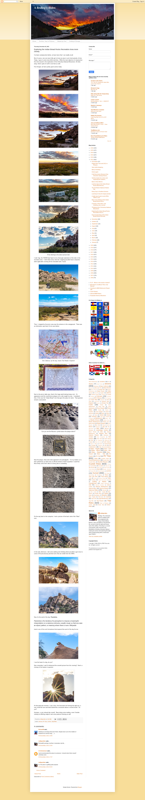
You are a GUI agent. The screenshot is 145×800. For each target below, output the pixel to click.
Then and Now (93, 476)
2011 (92, 266)
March (94, 237)
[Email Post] (55, 719)
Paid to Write (94, 443)
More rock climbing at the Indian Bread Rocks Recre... (100, 200)
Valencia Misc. (92, 488)
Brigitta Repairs (101, 391)
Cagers (102, 392)
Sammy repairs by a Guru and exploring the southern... (100, 178)
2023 (92, 155)
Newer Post (38, 773)
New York (99, 438)
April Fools (99, 384)
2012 (92, 264)
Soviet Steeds (94, 291)
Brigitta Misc (102, 389)
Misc (97, 428)
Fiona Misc (102, 406)
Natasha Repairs (94, 435)
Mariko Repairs (101, 423)
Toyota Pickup (102, 478)
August (94, 226)
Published (100, 445)
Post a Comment (40, 770)
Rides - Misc (107, 450)
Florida (99, 410)
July (93, 228)
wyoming (108, 497)
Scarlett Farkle (105, 458)
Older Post (79, 773)
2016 (92, 254)
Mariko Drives (94, 420)
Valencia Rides (93, 490)
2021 (92, 159)
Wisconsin (100, 496)
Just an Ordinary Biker (97, 123)
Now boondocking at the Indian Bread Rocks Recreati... (100, 215)
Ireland (101, 415)
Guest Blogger (99, 411)
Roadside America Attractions (98, 295)
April (93, 235)
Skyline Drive (99, 467)
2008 (92, 273)
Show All (109, 141)
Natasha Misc (103, 433)
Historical (91, 413)
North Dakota (107, 438)
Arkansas (96, 386)
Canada (109, 394)
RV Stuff (98, 456)
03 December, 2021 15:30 (45, 745)
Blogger (80, 787)
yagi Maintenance (104, 498)
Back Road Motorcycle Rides (99, 136)
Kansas (109, 415)
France (107, 410)
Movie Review (92, 431)
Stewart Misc (93, 471)
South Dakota (92, 469)
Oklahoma (107, 440)
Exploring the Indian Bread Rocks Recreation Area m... (101, 211)
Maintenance (98, 418)
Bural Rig (96, 392)
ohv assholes (99, 440)
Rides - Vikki (101, 454)
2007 (92, 275)
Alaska (91, 384)
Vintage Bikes (98, 493)
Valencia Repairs (104, 488)
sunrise (49, 721)
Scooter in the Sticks (96, 80)
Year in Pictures (104, 503)
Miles (103, 426)
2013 (92, 261)
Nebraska (106, 435)
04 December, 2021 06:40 (45, 767)
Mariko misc (106, 421)
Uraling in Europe (74, 41)
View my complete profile (95, 536)
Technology (91, 474)
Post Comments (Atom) (47, 776)
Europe (98, 403)
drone (90, 401)
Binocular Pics (98, 387)
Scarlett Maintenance (94, 460)
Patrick (100, 443)
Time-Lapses (104, 476)
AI (108, 381)
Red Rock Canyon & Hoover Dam (99, 131)
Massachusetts (105, 425)
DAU (108, 399)
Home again (95, 172)
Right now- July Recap (96, 95)
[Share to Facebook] (64, 719)
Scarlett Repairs (103, 462)
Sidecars (107, 465)
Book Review (107, 388)
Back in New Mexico (97, 181)
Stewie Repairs (101, 471)
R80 (106, 445)
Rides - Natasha (97, 452)
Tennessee (99, 474)
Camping (103, 394)
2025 (92, 150)
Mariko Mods (92, 423)
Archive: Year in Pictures (46, 41)
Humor (97, 413)
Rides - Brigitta (95, 448)
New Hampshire (101, 436)
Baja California (104, 386)
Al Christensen (42, 751)
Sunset (96, 473)
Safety (96, 458)
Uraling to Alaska (99, 481)
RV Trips (45, 721)
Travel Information (102, 479)
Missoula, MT (94, 89)
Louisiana (91, 418)
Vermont (104, 490)
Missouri (107, 428)
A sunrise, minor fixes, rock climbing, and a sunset (99, 204)
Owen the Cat (98, 442)
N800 (101, 431)
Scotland (101, 465)
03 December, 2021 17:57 (45, 757)
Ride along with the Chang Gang (100, 94)
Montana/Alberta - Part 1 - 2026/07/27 (100, 101)
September (95, 224)
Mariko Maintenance (94, 421)
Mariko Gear (106, 420)
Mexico (91, 426)
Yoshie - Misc (101, 504)
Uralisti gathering (105, 483)
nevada (91, 437)
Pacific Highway (107, 442)
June (93, 230)
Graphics (91, 411)
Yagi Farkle (94, 498)
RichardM (41, 729)
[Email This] (58, 719)
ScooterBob (93, 465)
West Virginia (92, 496)
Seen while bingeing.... (98, 167)
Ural (110, 479)
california (108, 393)
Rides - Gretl (107, 448)
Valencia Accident (99, 484)
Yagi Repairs (100, 501)
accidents (102, 381)
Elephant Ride (105, 401)
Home (34, 41)
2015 (92, 257)
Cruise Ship (94, 399)
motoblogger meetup (102, 430)
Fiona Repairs (101, 408)
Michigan (98, 426)
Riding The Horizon (96, 115)
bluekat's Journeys (96, 105)
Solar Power (106, 467)
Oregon (90, 442)
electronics (96, 401)
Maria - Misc (108, 418)
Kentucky (94, 416)
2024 (92, 152)
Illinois (107, 413)
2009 (92, 270)
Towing (95, 478)
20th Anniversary (93, 381)
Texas (106, 475)
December (95, 161)
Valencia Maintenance (101, 486)
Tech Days (106, 473)
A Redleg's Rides (45, 8)
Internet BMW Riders (95, 293)
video (110, 490)
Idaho (103, 413)
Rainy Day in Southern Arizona (100, 191)
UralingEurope (93, 483)
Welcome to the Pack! (96, 111)
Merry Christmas (96, 169)
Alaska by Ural (61, 41)
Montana (91, 430)
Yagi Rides (54, 721)
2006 (92, 277)
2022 (92, 157)
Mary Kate (97, 425)
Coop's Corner (95, 99)
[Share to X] (62, 719)
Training (93, 479)
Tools (90, 478)
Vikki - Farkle (93, 491)
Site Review (91, 467)
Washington (97, 495)
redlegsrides (42, 741)
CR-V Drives (98, 398)
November (95, 219)
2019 (92, 247)
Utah (90, 485)
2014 (92, 259)
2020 (92, 245)
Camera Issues (95, 394)
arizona (40, 721)
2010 (92, 268)
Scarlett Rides (95, 464)
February (94, 240)
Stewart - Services (107, 469)
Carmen (92, 396)
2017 (92, 252)
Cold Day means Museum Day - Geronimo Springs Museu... (100, 175)
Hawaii (107, 411)
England (91, 403)
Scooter (109, 464)
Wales (90, 495)
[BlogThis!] (60, 719)
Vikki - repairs (102, 491)
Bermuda (91, 387)
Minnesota (91, 428)
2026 (92, 148)
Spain (98, 469)
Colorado (99, 396)
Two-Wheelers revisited (97, 109)
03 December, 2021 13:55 (45, 735)
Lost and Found (104, 416)
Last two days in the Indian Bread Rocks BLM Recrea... (100, 184)
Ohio (92, 440)
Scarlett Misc (106, 460)
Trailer (109, 478)
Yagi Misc (91, 500)
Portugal (93, 445)
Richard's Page (95, 88)
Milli (108, 426)
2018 (92, 250)
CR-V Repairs (108, 398)
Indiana (90, 415)
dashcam (102, 399)
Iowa (96, 415)
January (94, 242)
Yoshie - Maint (92, 504)
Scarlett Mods (92, 462)
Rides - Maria (95, 450)
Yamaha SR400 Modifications (98, 137)
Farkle (91, 404)
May (93, 233)
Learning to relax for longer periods (101, 194)
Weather (104, 495)
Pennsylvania (108, 443)
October (94, 221)
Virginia (106, 493)
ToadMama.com (95, 130)
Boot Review (94, 389)
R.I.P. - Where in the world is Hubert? (100, 282)
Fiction (101, 404)
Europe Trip (105, 403)
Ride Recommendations (105, 447)
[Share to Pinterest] (66, 719)
